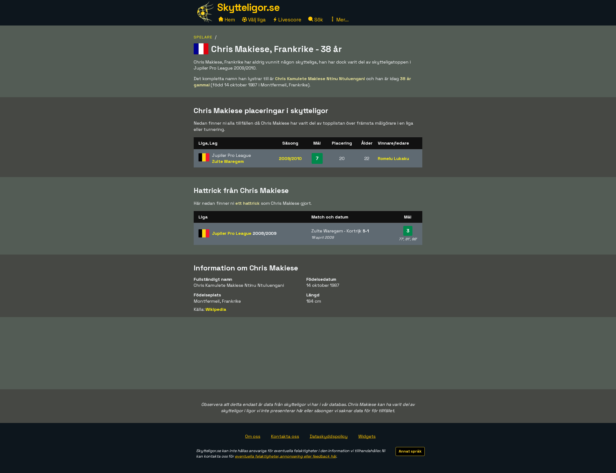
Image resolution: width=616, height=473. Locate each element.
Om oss (252, 436)
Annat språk (410, 451)
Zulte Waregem (228, 161)
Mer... (341, 19)
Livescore (289, 19)
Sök (318, 19)
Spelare (203, 37)
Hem (229, 19)
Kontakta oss (285, 436)
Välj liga (256, 19)
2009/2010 (290, 158)
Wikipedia (215, 309)
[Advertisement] (308, 353)
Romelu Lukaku (393, 158)
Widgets (367, 436)
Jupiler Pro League (244, 233)
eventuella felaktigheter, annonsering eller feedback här (285, 456)
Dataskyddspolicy (329, 436)
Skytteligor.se (248, 7)
